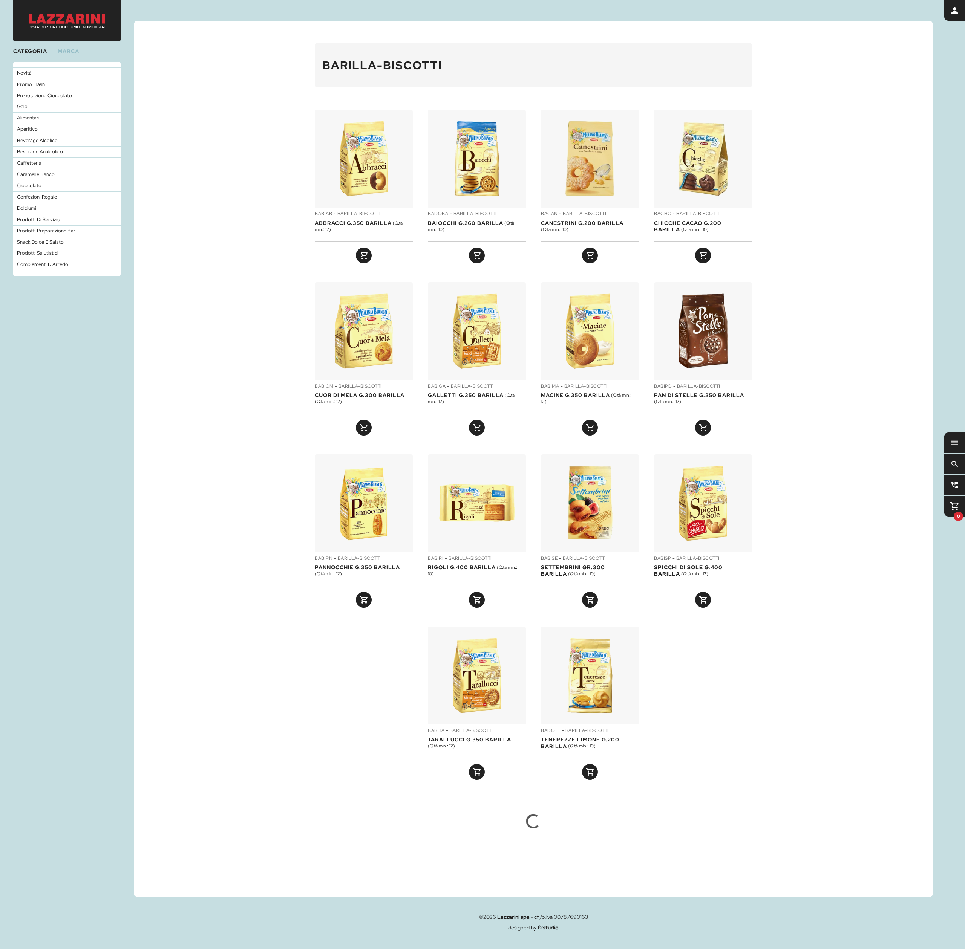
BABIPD (663, 386)
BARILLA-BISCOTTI (359, 214)
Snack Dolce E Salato (40, 242)
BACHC (662, 214)
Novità (24, 73)
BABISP (662, 558)
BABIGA (437, 386)
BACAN (549, 214)
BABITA (436, 731)
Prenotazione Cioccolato (44, 95)
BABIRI (435, 558)
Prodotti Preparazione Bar (46, 231)
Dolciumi (26, 208)
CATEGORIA (30, 51)
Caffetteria (29, 163)
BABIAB (323, 214)
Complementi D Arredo (42, 264)
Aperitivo (27, 129)
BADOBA (438, 214)
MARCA (68, 51)
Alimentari (28, 118)
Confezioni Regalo (37, 197)
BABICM (324, 386)
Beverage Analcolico (40, 151)
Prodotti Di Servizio (38, 219)
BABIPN (323, 558)
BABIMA (550, 386)
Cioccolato (29, 185)
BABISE (549, 558)
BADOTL (550, 731)
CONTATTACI (823, 875)
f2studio (548, 927)
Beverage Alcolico (37, 140)
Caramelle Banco (36, 174)
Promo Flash (31, 84)
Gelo (22, 106)
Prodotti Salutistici (37, 253)
